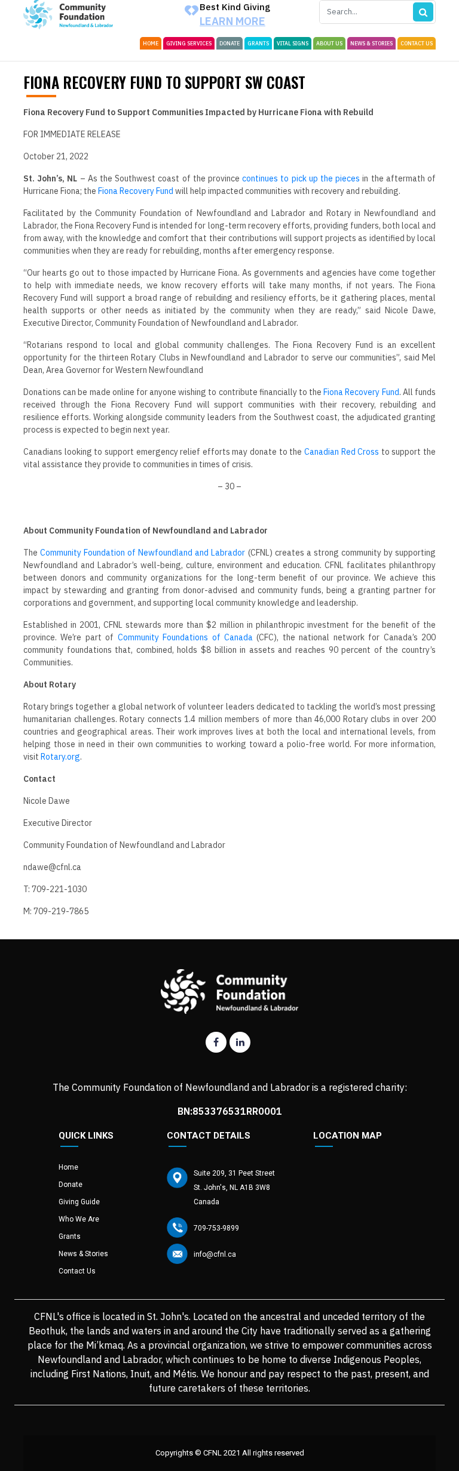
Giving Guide (79, 1202)
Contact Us (416, 43)
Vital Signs (292, 43)
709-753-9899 (216, 1228)
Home (150, 43)
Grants (258, 43)
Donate (229, 43)
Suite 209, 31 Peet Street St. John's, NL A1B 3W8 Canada (234, 1187)
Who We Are (79, 1219)
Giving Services (189, 43)
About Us (329, 43)
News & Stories (371, 43)
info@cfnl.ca (215, 1254)
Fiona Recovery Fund (135, 191)
